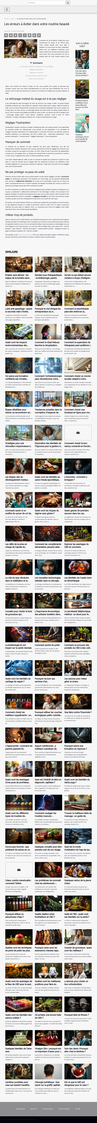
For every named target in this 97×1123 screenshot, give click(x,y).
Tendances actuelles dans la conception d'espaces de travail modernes (48, 412)
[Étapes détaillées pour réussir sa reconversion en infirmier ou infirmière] (19, 399)
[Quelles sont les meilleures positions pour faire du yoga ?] (48, 970)
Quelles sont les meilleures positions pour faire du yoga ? (48, 984)
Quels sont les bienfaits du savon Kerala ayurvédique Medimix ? (47, 480)
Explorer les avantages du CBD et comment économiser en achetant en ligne (77, 548)
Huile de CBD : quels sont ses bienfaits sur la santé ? (76, 915)
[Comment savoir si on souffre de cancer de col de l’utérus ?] (19, 500)
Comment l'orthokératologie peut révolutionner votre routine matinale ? (48, 379)
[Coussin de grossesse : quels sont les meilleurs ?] (78, 937)
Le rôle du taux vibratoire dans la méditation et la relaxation (17, 581)
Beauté (34, 1109)
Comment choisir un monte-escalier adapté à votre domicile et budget (77, 379)
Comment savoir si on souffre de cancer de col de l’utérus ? (18, 513)
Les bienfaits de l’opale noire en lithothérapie (78, 579)
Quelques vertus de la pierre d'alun (77, 882)
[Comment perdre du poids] (48, 634)
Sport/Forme (64, 1109)
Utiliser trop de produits (36, 78)
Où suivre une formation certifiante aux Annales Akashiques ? (16, 379)
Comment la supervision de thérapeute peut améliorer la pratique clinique (77, 345)
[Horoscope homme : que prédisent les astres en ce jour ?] (19, 836)
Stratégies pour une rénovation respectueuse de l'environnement (18, 446)
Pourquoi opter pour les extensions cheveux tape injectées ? (46, 950)
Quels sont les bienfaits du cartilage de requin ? (18, 680)
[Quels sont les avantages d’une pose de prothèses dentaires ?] (19, 769)
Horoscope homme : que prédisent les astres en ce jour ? (17, 850)
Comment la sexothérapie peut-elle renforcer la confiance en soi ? (76, 312)
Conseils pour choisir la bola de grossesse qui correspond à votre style (18, 614)
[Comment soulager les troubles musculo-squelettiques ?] (48, 802)
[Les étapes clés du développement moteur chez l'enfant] (19, 466)
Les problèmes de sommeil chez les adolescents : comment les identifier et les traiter (48, 885)
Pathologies (47, 1109)
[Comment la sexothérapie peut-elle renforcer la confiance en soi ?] (78, 298)
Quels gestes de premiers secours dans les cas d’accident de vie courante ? (77, 513)
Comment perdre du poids (47, 645)
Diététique (20, 1109)
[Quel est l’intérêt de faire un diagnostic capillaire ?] (48, 769)
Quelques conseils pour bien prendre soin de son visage (48, 848)
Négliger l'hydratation (36, 69)
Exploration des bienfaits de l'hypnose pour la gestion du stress (48, 446)
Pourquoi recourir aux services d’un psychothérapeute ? (45, 681)
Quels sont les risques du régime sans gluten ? (47, 512)
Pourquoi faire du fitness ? (76, 1015)
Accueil (6, 19)
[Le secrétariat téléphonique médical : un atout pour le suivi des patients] (78, 600)
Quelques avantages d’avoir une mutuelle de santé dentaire (82, 138)
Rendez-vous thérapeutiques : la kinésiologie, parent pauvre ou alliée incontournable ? (48, 279)
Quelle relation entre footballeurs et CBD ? (45, 915)
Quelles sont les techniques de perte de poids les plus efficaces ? (18, 950)
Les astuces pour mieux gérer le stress (75, 680)
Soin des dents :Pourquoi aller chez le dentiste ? (81, 73)
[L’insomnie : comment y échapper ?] (78, 466)
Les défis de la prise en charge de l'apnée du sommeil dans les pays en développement (17, 548)
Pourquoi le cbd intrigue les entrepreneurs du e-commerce (48, 312)
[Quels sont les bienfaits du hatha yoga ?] (78, 769)
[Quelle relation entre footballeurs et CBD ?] (48, 903)
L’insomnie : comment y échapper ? (75, 478)
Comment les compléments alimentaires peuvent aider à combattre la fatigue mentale (48, 548)
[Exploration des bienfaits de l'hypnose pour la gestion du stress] (48, 432)
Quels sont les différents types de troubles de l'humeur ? (17, 816)
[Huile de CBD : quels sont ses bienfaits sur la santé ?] (78, 903)
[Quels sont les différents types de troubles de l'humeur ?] (19, 802)
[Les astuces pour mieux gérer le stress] (78, 668)
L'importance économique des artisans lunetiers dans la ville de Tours (47, 614)
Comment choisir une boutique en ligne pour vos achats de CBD (77, 412)
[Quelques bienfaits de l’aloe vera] (19, 1038)
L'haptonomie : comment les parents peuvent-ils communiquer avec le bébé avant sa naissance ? (18, 750)
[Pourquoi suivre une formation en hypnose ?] (78, 735)
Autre (12, 19)
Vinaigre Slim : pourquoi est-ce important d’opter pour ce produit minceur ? (48, 1051)
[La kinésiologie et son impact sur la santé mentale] (19, 634)
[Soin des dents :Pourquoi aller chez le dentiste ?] (82, 59)
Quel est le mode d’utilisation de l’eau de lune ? (77, 850)
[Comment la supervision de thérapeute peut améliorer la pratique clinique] (78, 331)
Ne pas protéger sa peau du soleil (36, 75)
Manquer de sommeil (36, 72)
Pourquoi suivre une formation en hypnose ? (75, 747)
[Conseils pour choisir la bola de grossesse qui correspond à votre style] (19, 600)
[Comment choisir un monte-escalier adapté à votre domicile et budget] (78, 365)
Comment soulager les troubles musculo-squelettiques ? (45, 816)
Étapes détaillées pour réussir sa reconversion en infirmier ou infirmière (17, 412)
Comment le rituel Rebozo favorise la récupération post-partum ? (47, 345)
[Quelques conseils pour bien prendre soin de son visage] (48, 836)
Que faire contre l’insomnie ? (78, 712)
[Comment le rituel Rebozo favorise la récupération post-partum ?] (48, 331)
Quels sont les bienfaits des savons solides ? (18, 1016)
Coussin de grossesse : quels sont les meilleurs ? (78, 949)
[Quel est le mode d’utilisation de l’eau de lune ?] (78, 836)
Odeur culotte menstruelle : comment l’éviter (18, 882)
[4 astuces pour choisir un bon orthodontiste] (78, 970)
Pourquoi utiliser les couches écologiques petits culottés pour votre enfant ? (48, 715)
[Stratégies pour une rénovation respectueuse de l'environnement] (19, 432)
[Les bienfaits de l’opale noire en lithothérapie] (78, 567)
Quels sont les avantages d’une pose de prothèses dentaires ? (17, 782)
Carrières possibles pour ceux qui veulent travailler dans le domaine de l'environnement (17, 1086)
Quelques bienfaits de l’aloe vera (18, 1050)
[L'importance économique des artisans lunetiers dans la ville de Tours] (48, 600)
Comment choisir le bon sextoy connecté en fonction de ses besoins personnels (77, 446)
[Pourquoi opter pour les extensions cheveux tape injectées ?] (48, 937)
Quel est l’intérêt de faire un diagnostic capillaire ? (48, 781)
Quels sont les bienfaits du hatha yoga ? (77, 781)
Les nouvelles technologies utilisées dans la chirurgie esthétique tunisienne (48, 581)
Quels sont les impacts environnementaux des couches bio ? (16, 345)
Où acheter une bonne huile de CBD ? (48, 1016)
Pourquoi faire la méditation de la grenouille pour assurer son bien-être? (81, 105)
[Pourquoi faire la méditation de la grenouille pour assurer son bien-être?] (82, 89)
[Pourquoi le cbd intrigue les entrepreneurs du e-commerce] (48, 298)
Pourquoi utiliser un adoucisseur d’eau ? (14, 915)
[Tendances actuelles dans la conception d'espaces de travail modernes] (48, 399)
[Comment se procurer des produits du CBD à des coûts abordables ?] (78, 634)
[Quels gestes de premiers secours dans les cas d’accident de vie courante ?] (78, 500)
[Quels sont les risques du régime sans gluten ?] (48, 500)
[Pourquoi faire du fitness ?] (78, 1004)
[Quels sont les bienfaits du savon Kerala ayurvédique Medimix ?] (48, 466)
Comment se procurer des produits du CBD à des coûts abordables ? (77, 648)
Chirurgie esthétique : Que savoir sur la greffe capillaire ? (48, 1085)
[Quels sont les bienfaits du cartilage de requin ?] (19, 668)
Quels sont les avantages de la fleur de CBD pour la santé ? (18, 984)
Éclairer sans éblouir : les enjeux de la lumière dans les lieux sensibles (17, 278)
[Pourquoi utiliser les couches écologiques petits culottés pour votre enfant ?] (48, 701)
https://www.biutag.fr (25, 235)
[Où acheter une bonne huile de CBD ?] (48, 1004)
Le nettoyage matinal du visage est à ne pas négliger (36, 66)
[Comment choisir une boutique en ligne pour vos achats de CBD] (78, 399)
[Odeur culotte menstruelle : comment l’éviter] (19, 869)
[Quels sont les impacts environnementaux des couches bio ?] (19, 331)
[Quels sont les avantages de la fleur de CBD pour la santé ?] (19, 970)
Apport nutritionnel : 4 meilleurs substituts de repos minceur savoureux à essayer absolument (47, 750)
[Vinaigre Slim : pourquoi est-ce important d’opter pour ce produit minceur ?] (48, 1038)
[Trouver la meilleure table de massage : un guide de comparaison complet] (78, 802)
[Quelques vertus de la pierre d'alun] (78, 869)
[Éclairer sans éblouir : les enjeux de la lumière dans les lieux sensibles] (19, 264)
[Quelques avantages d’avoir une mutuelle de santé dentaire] (82, 123)
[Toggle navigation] (6, 9)
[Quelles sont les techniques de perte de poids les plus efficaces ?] (19, 937)
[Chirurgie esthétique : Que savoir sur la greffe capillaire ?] (48, 1071)
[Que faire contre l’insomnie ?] (78, 701)
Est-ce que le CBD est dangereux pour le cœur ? (76, 1083)
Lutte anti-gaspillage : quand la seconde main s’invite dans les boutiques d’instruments (18, 313)
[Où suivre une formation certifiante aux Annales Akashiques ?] (19, 365)
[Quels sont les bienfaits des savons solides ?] (19, 1004)
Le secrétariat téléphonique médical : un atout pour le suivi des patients (77, 614)
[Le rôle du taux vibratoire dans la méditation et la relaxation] (19, 567)
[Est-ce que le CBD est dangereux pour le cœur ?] (78, 1071)
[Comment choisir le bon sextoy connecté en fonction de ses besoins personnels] (78, 432)
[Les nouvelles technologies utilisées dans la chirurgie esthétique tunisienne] (48, 567)
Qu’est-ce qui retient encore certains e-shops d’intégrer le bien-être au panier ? (77, 278)
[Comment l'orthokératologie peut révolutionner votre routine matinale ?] (48, 365)
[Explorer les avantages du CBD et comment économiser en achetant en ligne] (78, 533)
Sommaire (38, 63)
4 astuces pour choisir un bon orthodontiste (76, 983)
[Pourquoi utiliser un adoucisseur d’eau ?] (19, 903)
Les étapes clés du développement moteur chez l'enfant (16, 480)
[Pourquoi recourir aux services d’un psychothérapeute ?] (48, 668)
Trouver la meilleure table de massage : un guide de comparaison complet (78, 816)
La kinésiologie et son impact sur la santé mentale (18, 646)
